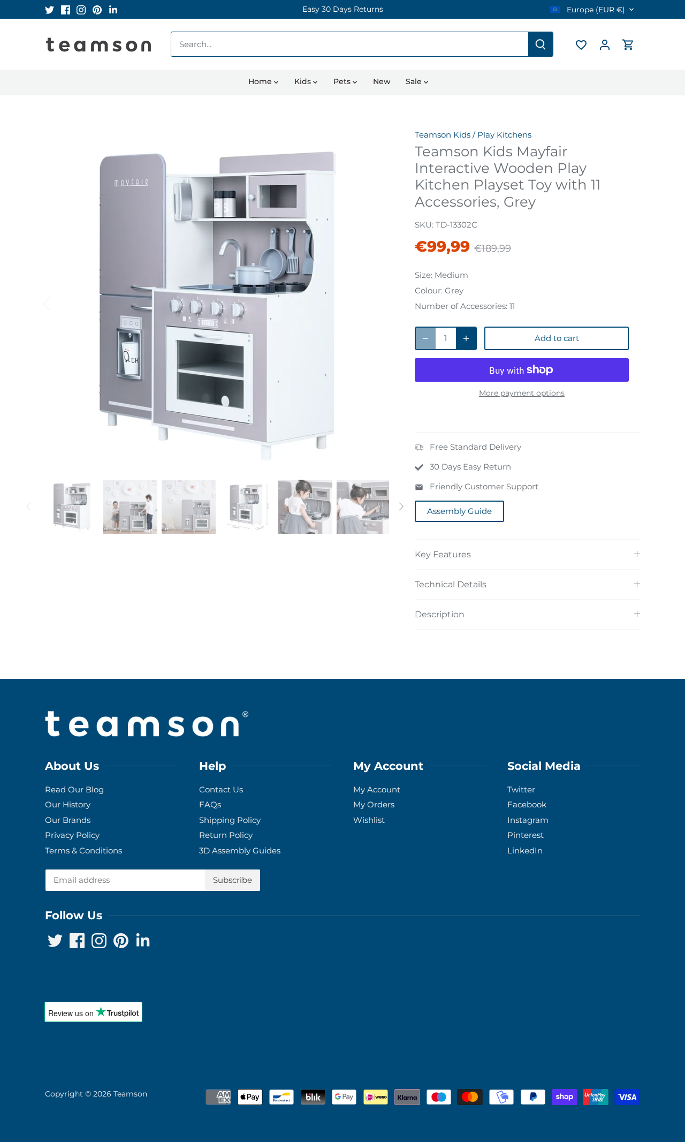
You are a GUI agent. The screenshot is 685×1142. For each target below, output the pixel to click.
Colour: (429, 290)
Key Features (443, 554)
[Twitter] (49, 9)
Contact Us (221, 789)
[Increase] (466, 338)
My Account (376, 789)
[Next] (373, 303)
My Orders (373, 804)
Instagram (528, 820)
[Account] (604, 44)
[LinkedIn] (113, 9)
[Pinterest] (97, 9)
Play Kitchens (504, 135)
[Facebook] (65, 9)
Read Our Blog (74, 789)
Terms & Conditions (83, 850)
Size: (423, 275)
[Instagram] (81, 9)
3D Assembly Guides (239, 850)
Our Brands (67, 820)
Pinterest (525, 835)
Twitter (521, 789)
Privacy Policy (72, 835)
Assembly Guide (459, 511)
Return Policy (226, 835)
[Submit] (540, 44)
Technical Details (450, 584)
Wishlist (369, 820)
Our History (67, 804)
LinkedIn (525, 850)
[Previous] (61, 303)
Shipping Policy (230, 820)
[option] (342, 9)
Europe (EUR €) (595, 9)
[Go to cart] (628, 44)
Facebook (526, 804)
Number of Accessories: (461, 306)
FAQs (210, 804)
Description (440, 614)
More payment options (522, 393)
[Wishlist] (581, 44)
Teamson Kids (442, 135)
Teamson (130, 1094)
